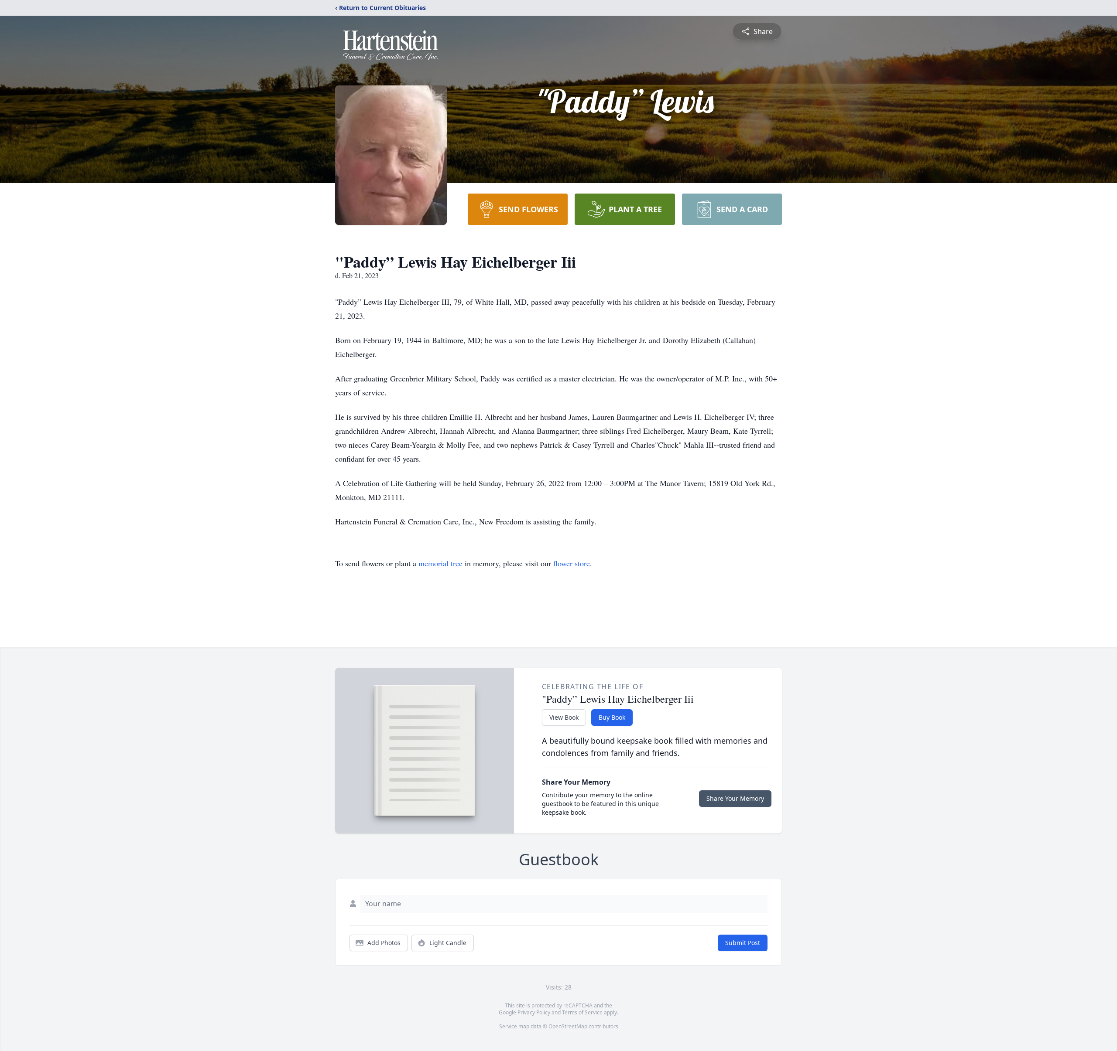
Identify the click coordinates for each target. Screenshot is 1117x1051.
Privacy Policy (533, 1012)
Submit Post (742, 943)
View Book (564, 717)
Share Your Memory (735, 798)
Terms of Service (582, 1012)
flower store (571, 563)
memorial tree (440, 563)
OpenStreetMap (567, 1026)
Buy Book (612, 717)
